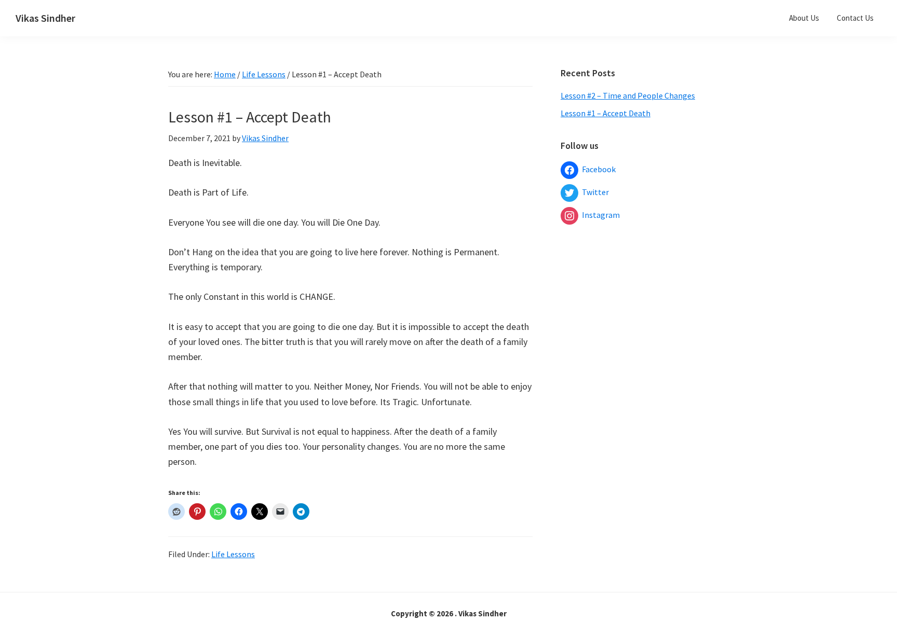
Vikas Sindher (45, 17)
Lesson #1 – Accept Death (605, 113)
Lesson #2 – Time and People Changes (628, 95)
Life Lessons (233, 554)
